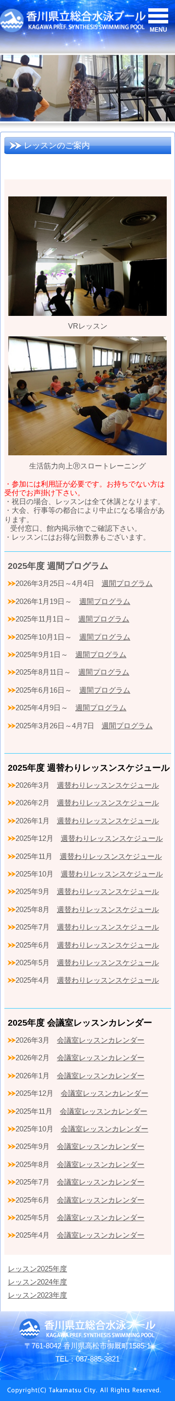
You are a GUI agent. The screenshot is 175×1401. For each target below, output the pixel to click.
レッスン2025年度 (37, 1269)
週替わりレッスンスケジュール (108, 785)
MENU (158, 29)
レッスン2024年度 (37, 1282)
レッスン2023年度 (37, 1295)
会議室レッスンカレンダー (100, 1040)
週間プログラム (127, 583)
